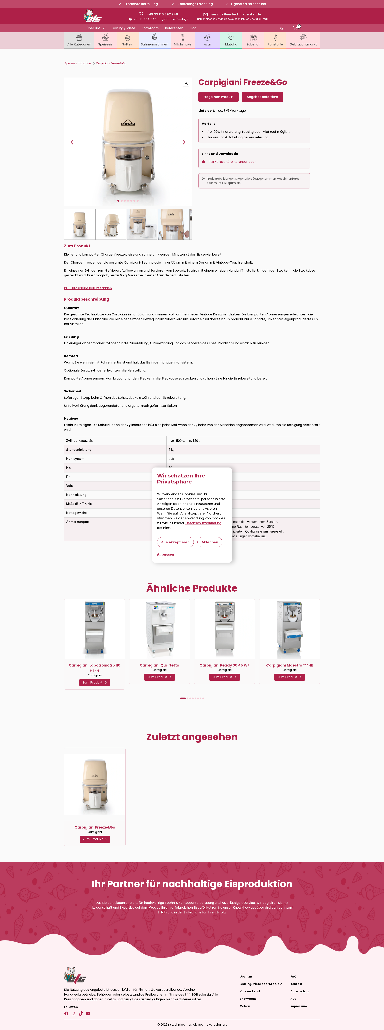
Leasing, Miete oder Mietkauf (261, 984)
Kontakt (296, 984)
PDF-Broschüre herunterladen (232, 161)
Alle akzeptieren (175, 542)
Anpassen (165, 554)
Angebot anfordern (262, 97)
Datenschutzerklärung (203, 523)
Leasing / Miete (123, 28)
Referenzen (174, 28)
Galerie (245, 1006)
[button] (95, 28)
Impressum (298, 1006)
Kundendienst (250, 991)
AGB (293, 999)
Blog (193, 28)
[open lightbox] (186, 83)
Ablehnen (210, 542)
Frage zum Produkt (218, 97)
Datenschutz (300, 991)
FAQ (293, 977)
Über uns (246, 977)
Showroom (150, 28)
